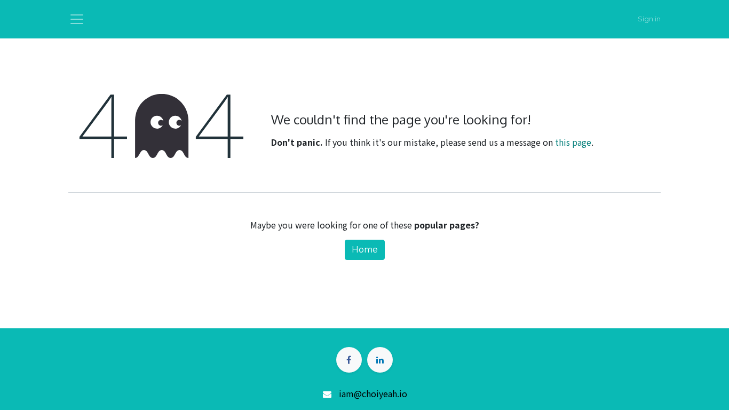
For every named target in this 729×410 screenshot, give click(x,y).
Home (365, 250)
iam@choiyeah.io (373, 393)
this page (573, 142)
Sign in (649, 18)
